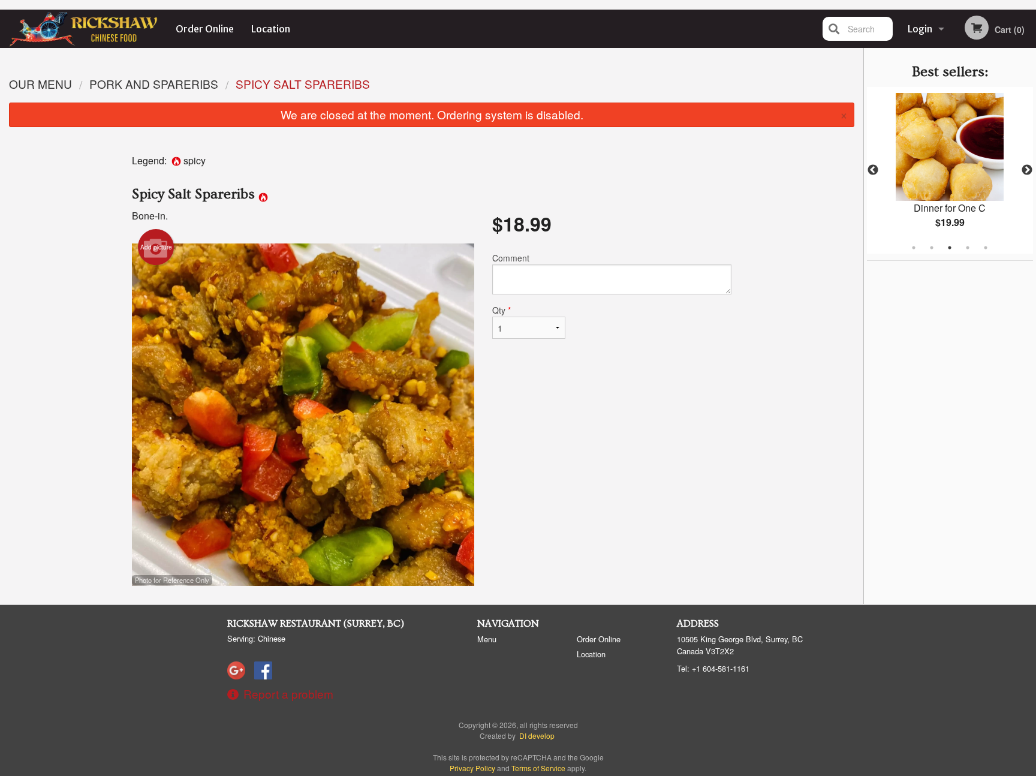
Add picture (156, 247)
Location (270, 29)
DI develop (537, 735)
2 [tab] (932, 248)
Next (1027, 170)
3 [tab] (950, 248)
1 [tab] (914, 248)
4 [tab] (968, 248)
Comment (510, 258)
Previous (873, 170)
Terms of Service (538, 768)
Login (920, 29)
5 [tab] (986, 248)
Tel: (713, 668)
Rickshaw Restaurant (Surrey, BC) (315, 623)
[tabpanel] (950, 170)
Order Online (205, 29)
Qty (501, 310)
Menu (486, 639)
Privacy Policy (472, 768)
